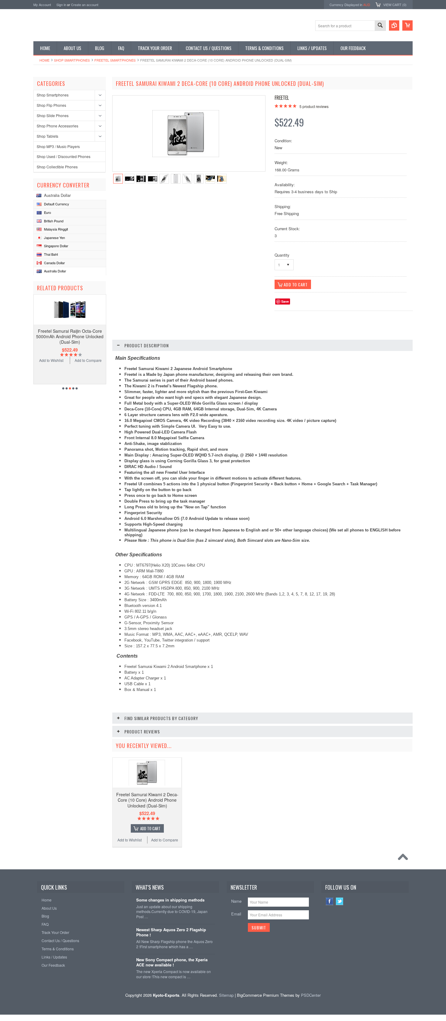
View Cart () (395, 4)
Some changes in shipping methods (170, 900)
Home (44, 60)
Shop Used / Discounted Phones (63, 156)
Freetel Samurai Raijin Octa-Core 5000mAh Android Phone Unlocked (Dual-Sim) (69, 336)
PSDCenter (311, 995)
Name (236, 901)
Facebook (329, 901)
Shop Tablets (47, 136)
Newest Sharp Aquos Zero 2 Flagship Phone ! (171, 932)
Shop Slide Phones (53, 115)
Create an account (84, 4)
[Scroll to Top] (404, 858)
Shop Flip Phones (51, 105)
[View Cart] (407, 25)
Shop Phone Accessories (57, 125)
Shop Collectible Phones (57, 166)
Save (285, 301)
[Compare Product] (394, 25)
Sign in (61, 4)
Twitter (339, 901)
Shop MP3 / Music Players (58, 146)
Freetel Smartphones (115, 60)
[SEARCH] (380, 26)
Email (236, 914)
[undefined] (185, 155)
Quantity (282, 255)
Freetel (282, 97)
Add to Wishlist (51, 360)
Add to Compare (88, 360)
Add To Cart (150, 828)
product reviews (314, 106)
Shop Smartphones (72, 60)
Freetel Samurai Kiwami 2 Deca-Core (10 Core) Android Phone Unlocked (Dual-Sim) (147, 799)
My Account (42, 4)
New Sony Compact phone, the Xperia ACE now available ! (172, 962)
